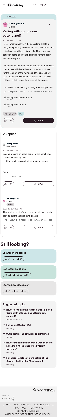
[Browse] (4, 5)
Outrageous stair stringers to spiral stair (27, 333)
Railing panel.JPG (15, 104)
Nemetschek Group (42, 414)
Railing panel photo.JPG (18, 97)
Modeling (10, 328)
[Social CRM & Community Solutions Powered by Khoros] (8, 398)
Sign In (51, 5)
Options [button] (52, 16)
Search (35, 5)
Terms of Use (36, 408)
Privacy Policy (20, 408)
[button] (5, 120)
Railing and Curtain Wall (18, 325)
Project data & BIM (14, 319)
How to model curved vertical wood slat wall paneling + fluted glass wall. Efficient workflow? (29, 345)
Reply (40, 120)
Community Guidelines (28, 411)
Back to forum (13, 259)
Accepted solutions (17, 275)
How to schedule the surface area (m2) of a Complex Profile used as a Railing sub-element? (29, 312)
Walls (21, 114)
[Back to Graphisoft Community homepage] (16, 5)
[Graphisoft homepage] (44, 390)
